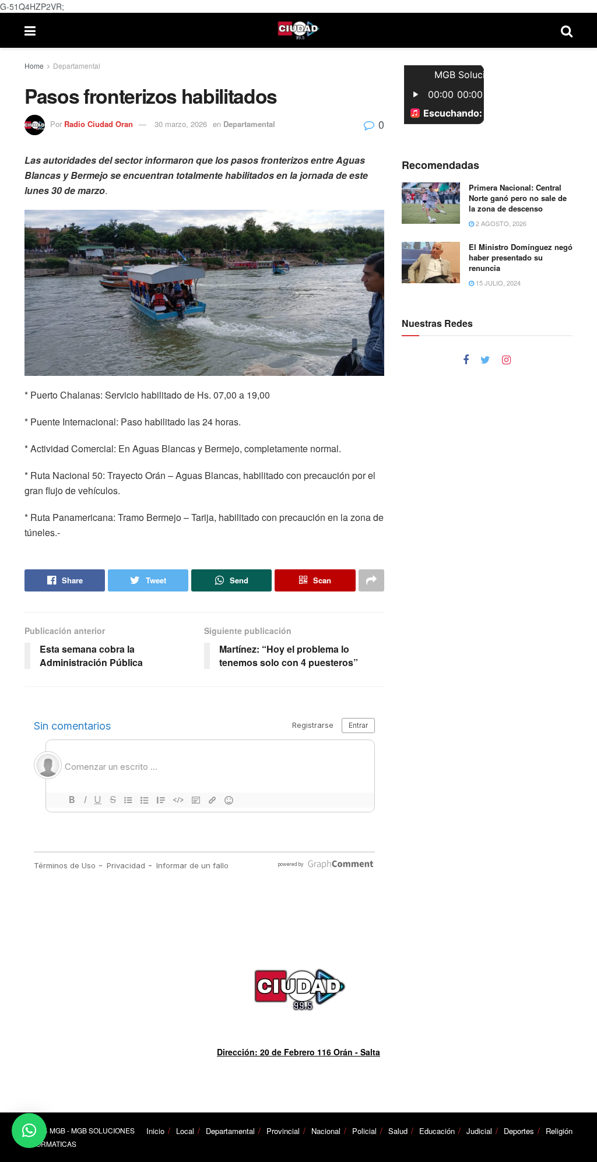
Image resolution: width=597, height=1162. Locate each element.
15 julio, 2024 (497, 282)
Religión (559, 1130)
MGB (57, 1130)
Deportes (519, 1130)
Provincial (283, 1130)
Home (34, 66)
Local (185, 1130)
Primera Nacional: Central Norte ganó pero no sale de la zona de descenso (518, 198)
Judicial (479, 1130)
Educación (437, 1130)
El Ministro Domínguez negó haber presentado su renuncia (521, 257)
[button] (29, 1130)
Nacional (325, 1130)
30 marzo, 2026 (180, 123)
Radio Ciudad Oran (98, 123)
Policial (364, 1130)
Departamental (76, 66)
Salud (398, 1130)
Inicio (155, 1130)
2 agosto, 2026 (500, 223)
